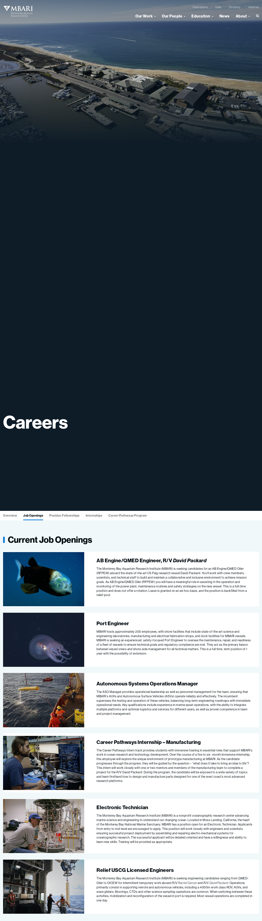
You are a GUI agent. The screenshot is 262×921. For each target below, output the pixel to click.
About (241, 16)
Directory (235, 7)
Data (218, 7)
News (224, 16)
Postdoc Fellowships (64, 515)
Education (200, 16)
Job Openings (33, 515)
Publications (200, 7)
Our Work (144, 16)
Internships (94, 515)
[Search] (256, 17)
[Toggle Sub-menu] (155, 16)
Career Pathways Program (127, 515)
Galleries (253, 7)
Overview (10, 515)
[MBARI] (18, 11)
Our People (172, 16)
